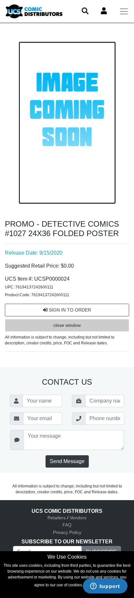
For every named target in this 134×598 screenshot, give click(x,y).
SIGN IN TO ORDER (69, 309)
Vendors (78, 517)
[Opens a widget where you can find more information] (105, 586)
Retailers (56, 517)
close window (67, 325)
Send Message (67, 461)
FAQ (67, 524)
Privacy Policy (67, 532)
